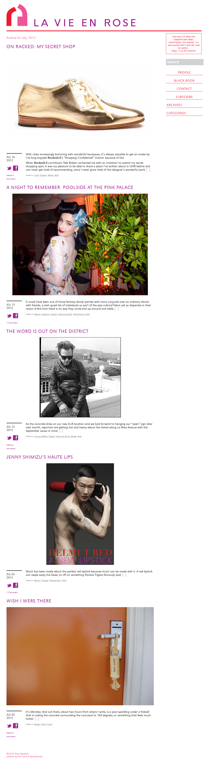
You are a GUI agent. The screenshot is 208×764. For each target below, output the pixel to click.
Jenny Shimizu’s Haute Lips (39, 457)
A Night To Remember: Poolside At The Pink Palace (69, 187)
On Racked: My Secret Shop (40, 46)
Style (56, 175)
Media (50, 175)
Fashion (43, 175)
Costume (45, 314)
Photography (55, 580)
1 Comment (11, 322)
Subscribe (184, 97)
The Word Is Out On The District (47, 331)
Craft (36, 175)
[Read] (80, 147)
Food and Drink (65, 314)
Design (52, 436)
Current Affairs (41, 436)
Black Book (184, 80)
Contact (184, 89)
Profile (184, 72)
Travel (49, 724)
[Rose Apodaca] (70, 25)
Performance (78, 314)
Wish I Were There (28, 601)
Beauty (37, 314)
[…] (148, 169)
